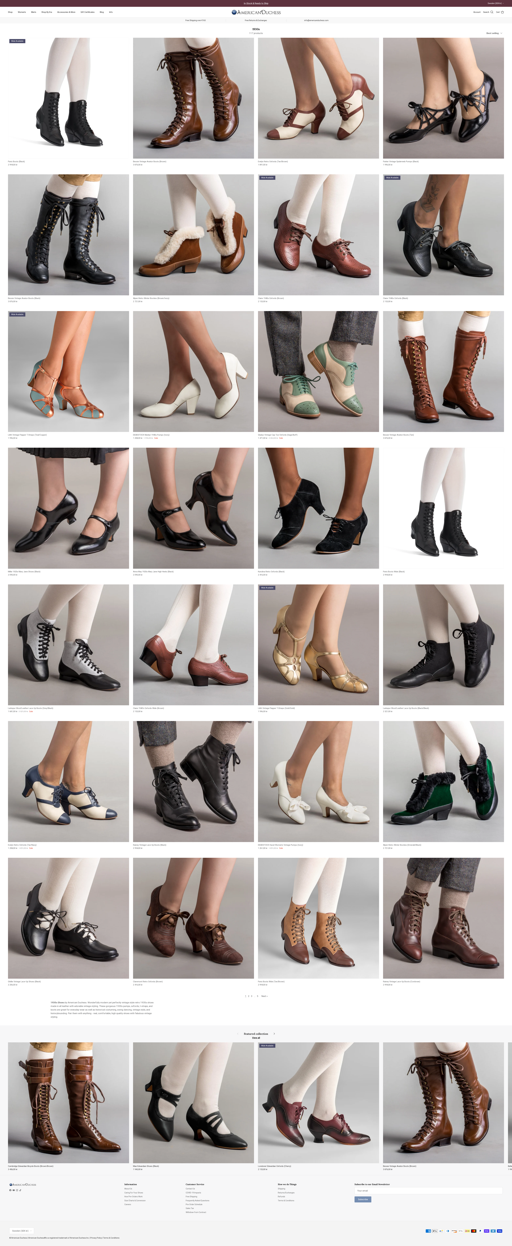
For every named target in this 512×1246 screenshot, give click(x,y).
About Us (128, 1189)
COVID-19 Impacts (193, 1193)
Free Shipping (191, 1196)
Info (111, 12)
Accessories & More (66, 12)
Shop (10, 12)
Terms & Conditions (286, 1200)
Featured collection (256, 1033)
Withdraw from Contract (196, 1212)
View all (256, 1037)
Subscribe (363, 1199)
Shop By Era (46, 12)
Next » (264, 996)
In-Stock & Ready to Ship (256, 3)
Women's (22, 12)
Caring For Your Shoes (133, 1193)
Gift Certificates (88, 12)
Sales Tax (190, 1208)
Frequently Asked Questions (197, 1200)
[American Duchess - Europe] (256, 12)
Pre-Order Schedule (194, 1204)
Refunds (281, 1196)
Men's (33, 12)
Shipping (281, 1189)
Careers (127, 1204)
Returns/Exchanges (286, 1193)
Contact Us (190, 1189)
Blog (102, 12)
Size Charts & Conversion (135, 1200)
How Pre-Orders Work (133, 1196)
